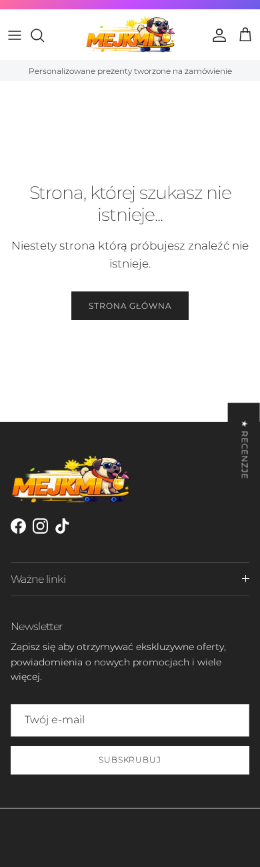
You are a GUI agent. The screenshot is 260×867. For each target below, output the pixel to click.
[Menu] (14, 35)
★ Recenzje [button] (245, 449)
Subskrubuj (130, 760)
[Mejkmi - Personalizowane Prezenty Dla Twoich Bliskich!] (130, 34)
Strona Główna (130, 306)
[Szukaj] (44, 35)
